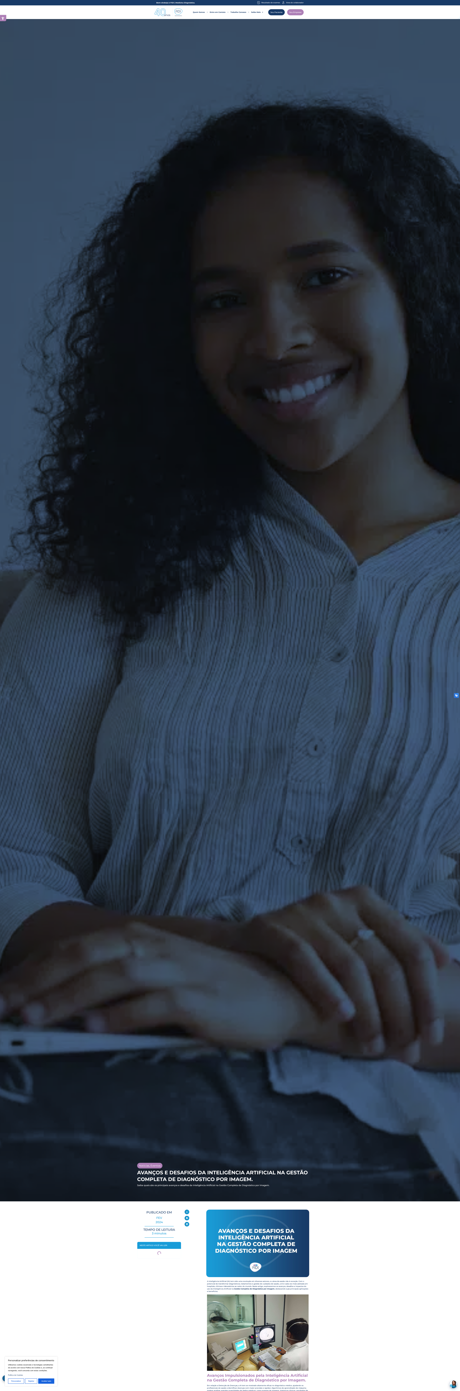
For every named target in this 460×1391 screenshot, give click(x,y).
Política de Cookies (15, 1375)
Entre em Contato (217, 12)
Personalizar (16, 1381)
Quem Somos (199, 12)
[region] (31, 1371)
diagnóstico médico (283, 1385)
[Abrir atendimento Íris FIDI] (453, 1384)
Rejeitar (31, 1381)
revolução (246, 1281)
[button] (3, 18)
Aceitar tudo (46, 1381)
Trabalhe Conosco (238, 12)
